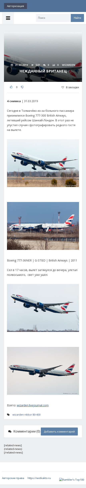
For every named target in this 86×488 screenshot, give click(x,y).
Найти (77, 17)
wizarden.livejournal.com (33, 405)
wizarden (18, 414)
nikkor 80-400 (32, 414)
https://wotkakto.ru (39, 478)
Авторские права (13, 478)
